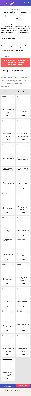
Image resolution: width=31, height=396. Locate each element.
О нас (25, 390)
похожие (11, 70)
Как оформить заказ (15, 390)
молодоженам (5, 43)
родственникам (14, 41)
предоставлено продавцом (13, 77)
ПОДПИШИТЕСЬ (23, 385)
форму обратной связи (17, 80)
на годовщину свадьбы (15, 48)
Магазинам (5, 390)
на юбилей (16, 46)
